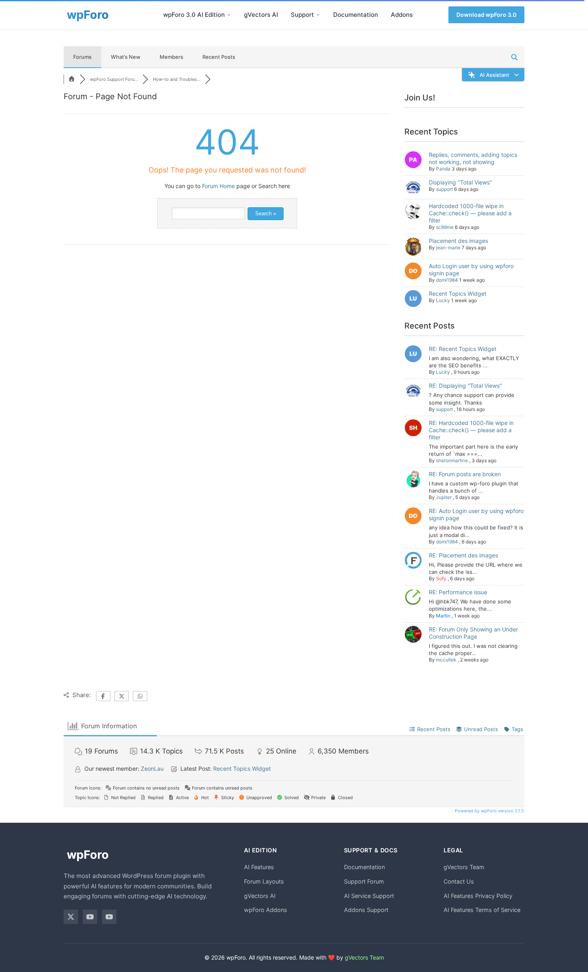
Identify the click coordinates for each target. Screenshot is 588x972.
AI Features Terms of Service (482, 909)
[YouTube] (90, 917)
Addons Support (366, 909)
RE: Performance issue (458, 592)
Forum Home (218, 185)
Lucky (443, 300)
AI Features (259, 867)
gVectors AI (261, 14)
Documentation (355, 14)
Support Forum (364, 881)
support (444, 189)
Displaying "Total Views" (460, 182)
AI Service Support (369, 895)
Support (302, 14)
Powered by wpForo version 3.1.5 (489, 811)
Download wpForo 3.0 (486, 14)
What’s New (125, 57)
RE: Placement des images (463, 555)
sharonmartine (452, 460)
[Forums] (71, 79)
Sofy (441, 578)
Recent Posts (218, 57)
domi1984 (447, 280)
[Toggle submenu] (228, 14)
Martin (443, 616)
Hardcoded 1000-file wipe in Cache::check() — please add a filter (470, 213)
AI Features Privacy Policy (478, 895)
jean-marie (448, 248)
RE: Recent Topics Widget (462, 348)
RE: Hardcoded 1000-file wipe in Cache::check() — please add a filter (471, 430)
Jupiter (444, 497)
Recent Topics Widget (457, 293)
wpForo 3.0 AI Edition (194, 14)
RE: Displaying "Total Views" (465, 385)
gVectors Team (464, 867)
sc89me (445, 227)
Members (171, 57)
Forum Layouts (264, 881)
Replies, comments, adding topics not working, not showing (473, 158)
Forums (82, 57)
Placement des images (458, 240)
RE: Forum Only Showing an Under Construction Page (473, 633)
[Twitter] (71, 917)
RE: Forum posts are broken (465, 474)
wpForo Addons (265, 909)
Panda (443, 169)
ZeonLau (152, 768)
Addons (402, 14)
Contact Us (459, 881)
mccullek (446, 660)
